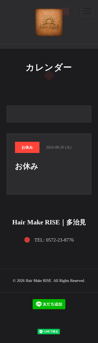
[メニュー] (87, 10)
